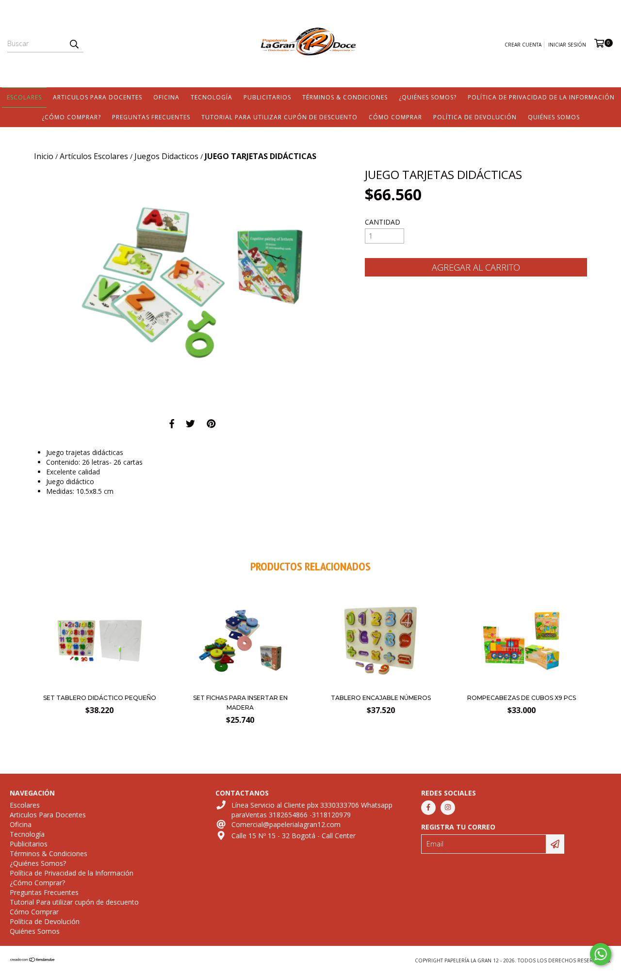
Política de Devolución (475, 117)
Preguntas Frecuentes (151, 117)
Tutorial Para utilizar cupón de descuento (279, 117)
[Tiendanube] (33, 960)
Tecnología (211, 97)
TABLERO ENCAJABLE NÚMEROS (381, 697)
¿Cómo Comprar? (71, 117)
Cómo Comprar (395, 117)
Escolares (24, 97)
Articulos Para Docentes (97, 97)
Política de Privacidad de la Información (541, 97)
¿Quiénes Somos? (428, 97)
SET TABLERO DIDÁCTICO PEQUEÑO (99, 697)
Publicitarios (267, 97)
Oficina (166, 97)
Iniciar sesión (567, 44)
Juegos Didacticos (166, 156)
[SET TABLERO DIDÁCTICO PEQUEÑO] (99, 685)
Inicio (43, 156)
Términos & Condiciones (345, 97)
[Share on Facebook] (171, 423)
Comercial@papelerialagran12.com (286, 824)
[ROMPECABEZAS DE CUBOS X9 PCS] (521, 685)
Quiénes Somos (554, 117)
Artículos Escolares (94, 156)
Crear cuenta (523, 44)
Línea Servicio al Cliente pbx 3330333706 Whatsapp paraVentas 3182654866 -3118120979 (311, 809)
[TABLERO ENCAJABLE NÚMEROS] (380, 685)
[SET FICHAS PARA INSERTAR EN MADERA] (240, 685)
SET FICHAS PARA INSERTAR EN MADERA (240, 702)
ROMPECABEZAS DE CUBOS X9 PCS (521, 697)
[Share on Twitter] (190, 423)
